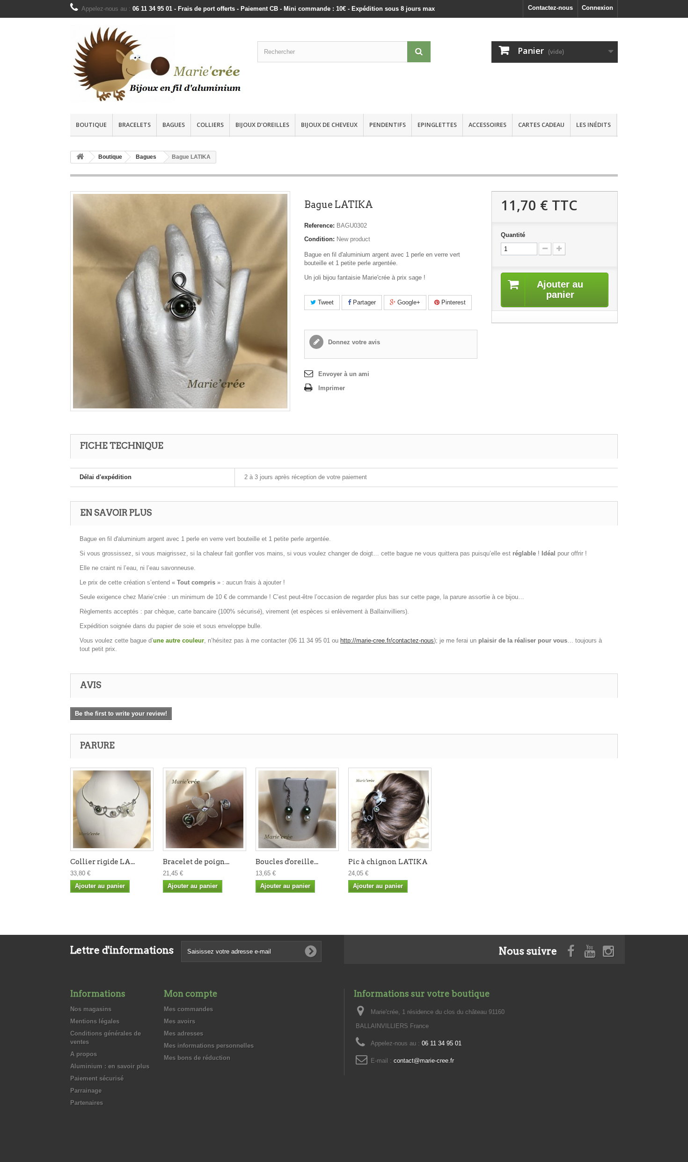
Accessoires (487, 124)
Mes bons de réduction (197, 1057)
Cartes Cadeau (541, 124)
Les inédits (593, 124)
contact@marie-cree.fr (424, 1060)
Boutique (91, 124)
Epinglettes (437, 124)
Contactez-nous (550, 7)
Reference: (319, 225)
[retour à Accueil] (80, 157)
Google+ (407, 302)
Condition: (319, 239)
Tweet (325, 302)
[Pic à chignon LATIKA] (390, 809)
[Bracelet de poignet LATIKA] (204, 809)
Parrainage (86, 1090)
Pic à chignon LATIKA (388, 862)
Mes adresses (183, 1033)
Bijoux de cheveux (329, 124)
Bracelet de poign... (196, 862)
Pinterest (452, 302)
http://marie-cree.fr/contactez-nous (387, 640)
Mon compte (191, 994)
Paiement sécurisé (97, 1078)
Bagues (173, 124)
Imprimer (331, 388)
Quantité (513, 234)
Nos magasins (90, 1009)
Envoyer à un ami (343, 373)
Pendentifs (387, 124)
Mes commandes (188, 1009)
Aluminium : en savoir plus (109, 1066)
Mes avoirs (179, 1021)
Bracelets (134, 124)
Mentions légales (94, 1021)
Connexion (597, 7)
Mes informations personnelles (209, 1045)
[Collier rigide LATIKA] (112, 809)
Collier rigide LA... (102, 862)
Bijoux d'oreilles (262, 124)
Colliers (210, 124)
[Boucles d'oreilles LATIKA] (297, 809)
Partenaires (86, 1102)
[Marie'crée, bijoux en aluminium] (156, 63)
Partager (363, 302)
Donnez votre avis (353, 342)
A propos (83, 1054)
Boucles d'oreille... (287, 862)
